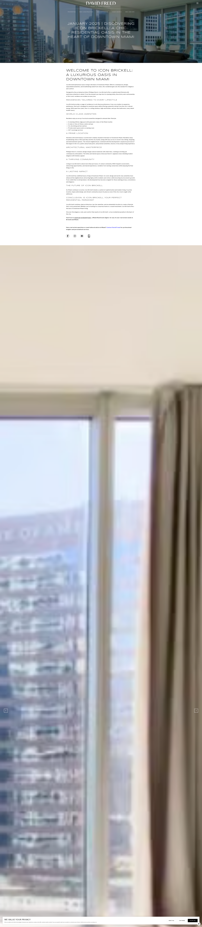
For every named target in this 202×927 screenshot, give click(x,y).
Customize (182, 920)
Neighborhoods (102, 11)
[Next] (196, 711)
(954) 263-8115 (129, 11)
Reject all (171, 920)
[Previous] (6, 711)
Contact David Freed (113, 227)
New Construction (86, 11)
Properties (72, 11)
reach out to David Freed (82, 217)
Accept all (193, 920)
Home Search (117, 11)
